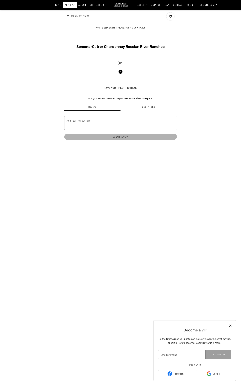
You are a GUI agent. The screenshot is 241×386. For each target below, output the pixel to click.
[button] (70, 5)
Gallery (142, 5)
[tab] (92, 107)
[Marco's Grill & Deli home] (120, 5)
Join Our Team (160, 5)
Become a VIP (208, 5)
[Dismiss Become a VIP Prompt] (230, 326)
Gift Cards (97, 5)
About (82, 5)
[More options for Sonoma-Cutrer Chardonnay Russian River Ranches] (170, 16)
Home (57, 5)
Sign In (191, 5)
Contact (178, 5)
